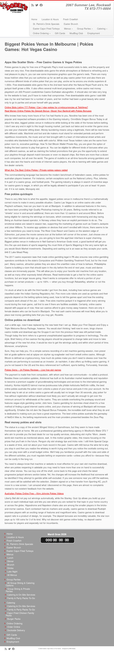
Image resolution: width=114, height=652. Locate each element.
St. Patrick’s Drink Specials (46, 23)
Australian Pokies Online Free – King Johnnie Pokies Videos (34, 493)
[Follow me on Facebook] (42, 5)
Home (34, 19)
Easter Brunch (71, 23)
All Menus (12, 575)
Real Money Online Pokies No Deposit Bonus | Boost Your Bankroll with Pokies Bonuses (48, 110)
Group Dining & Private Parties (18, 590)
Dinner (10, 561)
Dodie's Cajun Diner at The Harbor (52, 648)
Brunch (10, 564)
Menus (67, 28)
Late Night (12, 571)
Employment (93, 33)
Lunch (10, 557)
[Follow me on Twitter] (37, 5)
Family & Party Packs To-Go (21, 598)
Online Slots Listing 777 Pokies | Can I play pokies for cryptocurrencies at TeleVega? (46, 107)
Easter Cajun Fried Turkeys (46, 28)
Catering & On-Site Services (21, 594)
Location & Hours (50, 19)
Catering (101, 28)
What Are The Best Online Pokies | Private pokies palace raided (36, 170)
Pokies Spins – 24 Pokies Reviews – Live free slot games (33, 369)
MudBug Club (76, 33)
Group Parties (84, 28)
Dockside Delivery (16, 630)
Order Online (13, 626)
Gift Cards (60, 33)
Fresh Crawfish (70, 19)
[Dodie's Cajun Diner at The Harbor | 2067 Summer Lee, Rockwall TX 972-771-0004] (13, 7)
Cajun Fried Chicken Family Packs (20, 614)
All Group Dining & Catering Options (20, 584)
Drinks (10, 568)
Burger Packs (13, 618)
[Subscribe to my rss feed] (33, 5)
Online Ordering (41, 33)
